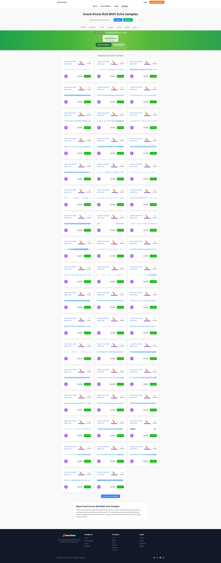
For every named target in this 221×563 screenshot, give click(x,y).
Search (118, 20)
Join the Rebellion (157, 2)
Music (95, 6)
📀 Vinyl (101, 27)
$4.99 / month (119, 45)
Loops (116, 6)
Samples (125, 6)
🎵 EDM (83, 27)
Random (128, 20)
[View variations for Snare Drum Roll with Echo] (81, 62)
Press (113, 538)
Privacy (142, 541)
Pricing (114, 540)
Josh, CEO (114, 550)
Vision (113, 542)
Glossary (114, 545)
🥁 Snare (135, 27)
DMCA (142, 546)
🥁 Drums (92, 27)
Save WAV (87, 76)
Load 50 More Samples (110, 496)
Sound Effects (105, 6)
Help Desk (115, 547)
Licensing (143, 544)
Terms (142, 538)
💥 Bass (119, 27)
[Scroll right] (139, 27)
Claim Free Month (103, 45)
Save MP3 (80, 76)
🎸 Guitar (110, 27)
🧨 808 (127, 27)
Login (145, 2)
